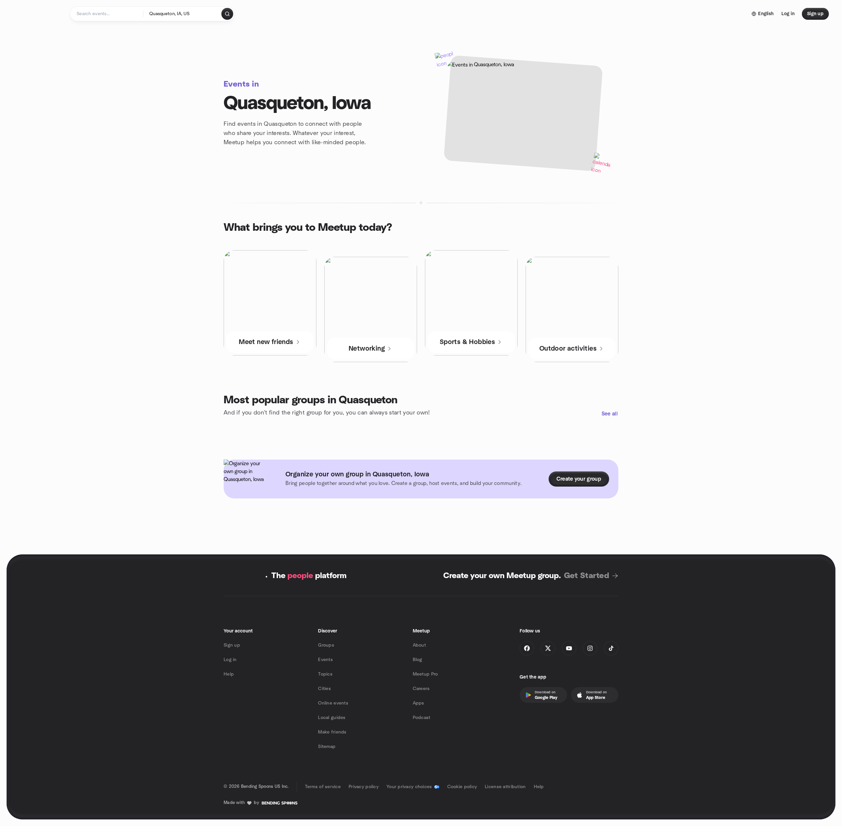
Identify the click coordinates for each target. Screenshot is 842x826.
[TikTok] (611, 648)
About (419, 645)
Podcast (422, 717)
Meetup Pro (425, 674)
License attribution (505, 787)
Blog (417, 659)
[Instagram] (590, 648)
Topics (325, 674)
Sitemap (326, 746)
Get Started (586, 576)
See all (610, 413)
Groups (326, 645)
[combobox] (182, 14)
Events (325, 659)
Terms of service (323, 787)
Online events (333, 703)
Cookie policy (462, 787)
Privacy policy (364, 787)
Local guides (331, 717)
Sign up (232, 645)
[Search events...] (227, 14)
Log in (230, 659)
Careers (421, 688)
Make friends (332, 732)
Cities (324, 688)
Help (229, 674)
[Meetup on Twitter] (548, 648)
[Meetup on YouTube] (569, 648)
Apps (418, 703)
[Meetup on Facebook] (527, 648)
